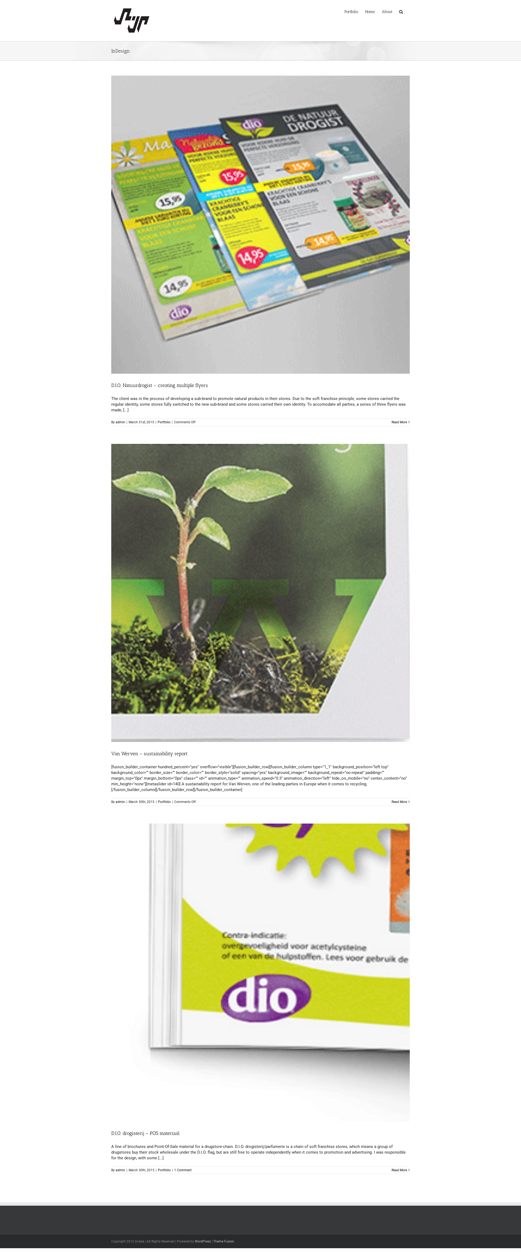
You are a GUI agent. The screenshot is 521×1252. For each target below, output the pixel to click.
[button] (401, 11)
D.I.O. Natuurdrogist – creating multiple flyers (159, 385)
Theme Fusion (223, 1241)
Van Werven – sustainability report (149, 754)
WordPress (203, 1241)
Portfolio (164, 422)
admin (120, 422)
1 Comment (183, 1170)
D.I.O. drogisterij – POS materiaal (145, 1133)
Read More (399, 422)
